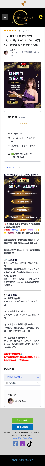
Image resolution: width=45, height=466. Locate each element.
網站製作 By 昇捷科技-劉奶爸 (22, 460)
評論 (20, 167)
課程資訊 (10, 167)
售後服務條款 (27, 438)
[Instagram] (22, 444)
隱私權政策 (17, 438)
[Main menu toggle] (5, 17)
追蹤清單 (28, 52)
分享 (39, 52)
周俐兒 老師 (20, 401)
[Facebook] (15, 444)
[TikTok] (30, 444)
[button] (22, 420)
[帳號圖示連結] (41, 17)
